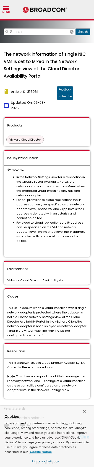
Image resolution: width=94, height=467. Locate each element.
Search (83, 31)
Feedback (64, 89)
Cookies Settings (46, 461)
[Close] (84, 411)
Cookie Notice (40, 452)
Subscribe (65, 96)
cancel (71, 32)
